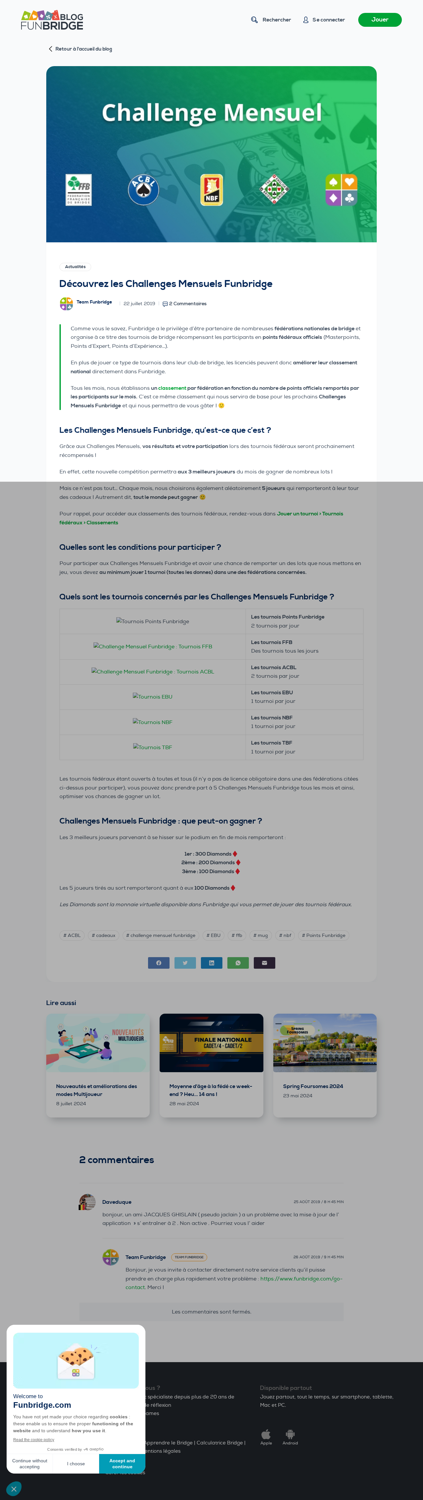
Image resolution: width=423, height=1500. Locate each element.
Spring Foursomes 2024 (313, 1086)
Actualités (75, 266)
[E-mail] (264, 963)
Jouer (380, 19)
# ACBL (72, 935)
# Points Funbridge (323, 935)
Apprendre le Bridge (168, 1443)
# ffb (237, 935)
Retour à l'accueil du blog (84, 49)
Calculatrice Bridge (220, 1443)
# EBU (213, 935)
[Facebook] (159, 963)
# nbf (285, 935)
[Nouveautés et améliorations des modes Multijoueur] (98, 1043)
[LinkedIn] (211, 963)
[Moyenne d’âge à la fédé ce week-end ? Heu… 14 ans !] (211, 1043)
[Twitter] (185, 963)
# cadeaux (103, 935)
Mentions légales (160, 1451)
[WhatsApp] (238, 963)
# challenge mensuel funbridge (160, 935)
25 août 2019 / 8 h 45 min (319, 1202)
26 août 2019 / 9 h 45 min (318, 1257)
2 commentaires (188, 303)
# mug (260, 935)
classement (172, 388)
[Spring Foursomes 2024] (325, 1043)
